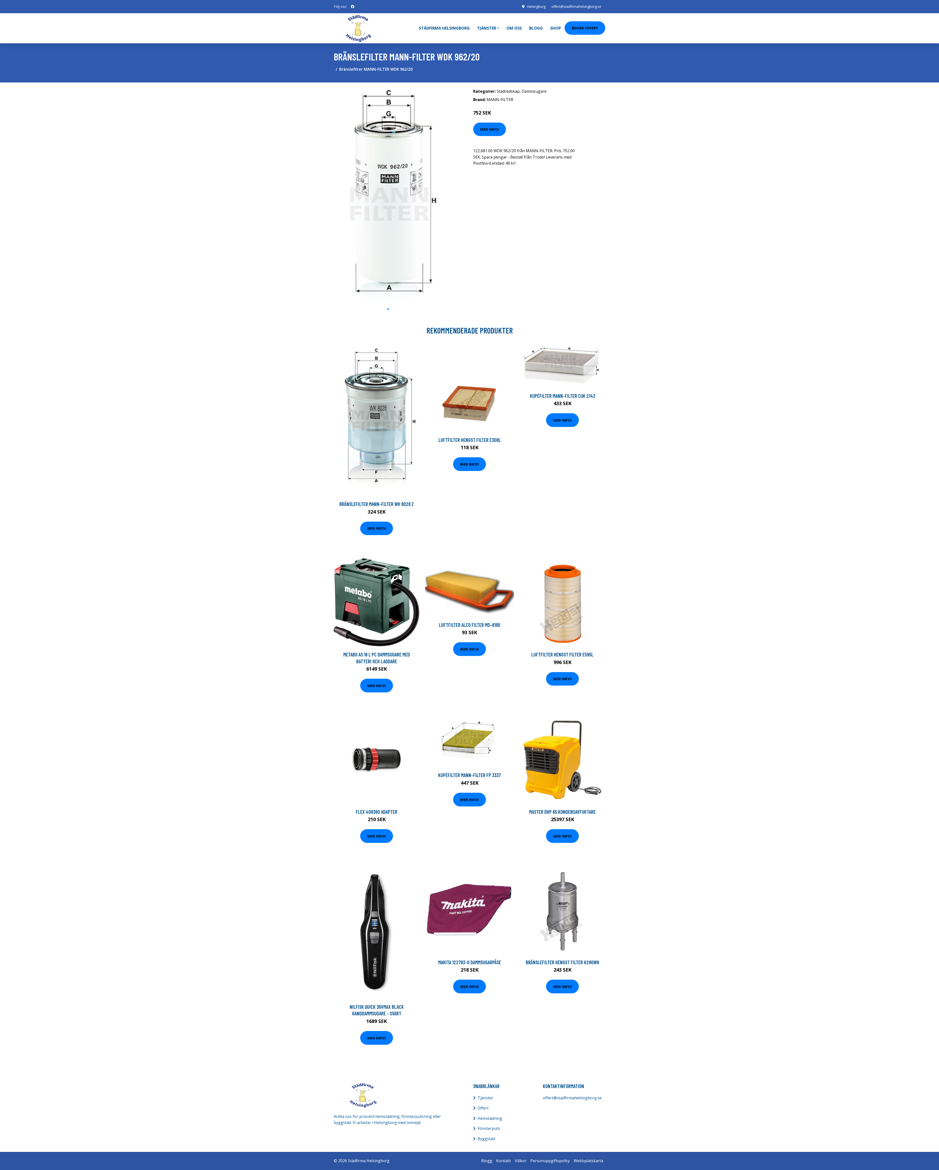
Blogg (536, 28)
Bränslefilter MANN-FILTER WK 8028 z (376, 504)
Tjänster (485, 1098)
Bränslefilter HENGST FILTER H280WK (562, 962)
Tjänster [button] (486, 28)
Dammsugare (534, 91)
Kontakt (503, 1160)
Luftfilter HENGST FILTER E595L (562, 654)
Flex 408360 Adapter (376, 812)
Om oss (514, 28)
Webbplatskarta (588, 1160)
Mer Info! (489, 129)
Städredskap (508, 91)
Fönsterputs (489, 1128)
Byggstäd (486, 1138)
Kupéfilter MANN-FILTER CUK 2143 (562, 396)
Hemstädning (490, 1118)
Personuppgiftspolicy (550, 1160)
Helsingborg (536, 6)
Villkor (520, 1160)
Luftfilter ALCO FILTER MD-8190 (469, 625)
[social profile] (352, 6)
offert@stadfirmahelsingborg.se (576, 6)
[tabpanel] (388, 195)
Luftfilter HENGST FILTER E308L (469, 440)
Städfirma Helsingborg (444, 28)
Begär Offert (585, 27)
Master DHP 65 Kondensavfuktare (562, 812)
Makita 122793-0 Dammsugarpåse (469, 962)
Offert (483, 1108)
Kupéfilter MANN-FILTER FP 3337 (469, 775)
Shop (555, 28)
